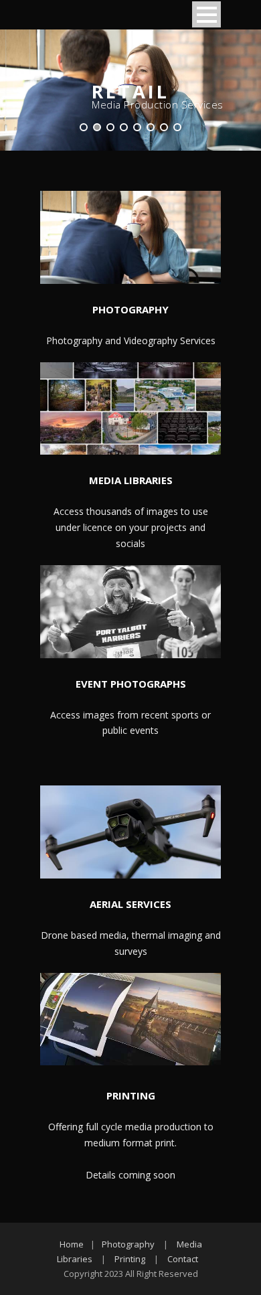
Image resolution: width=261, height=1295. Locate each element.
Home (72, 1244)
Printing (129, 1259)
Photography (128, 1244)
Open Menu (206, 14)
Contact (182, 1259)
